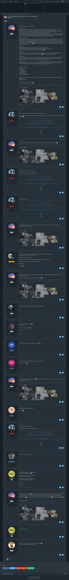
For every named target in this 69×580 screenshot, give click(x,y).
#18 (62, 491)
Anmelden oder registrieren (56, 1)
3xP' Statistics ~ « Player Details (30, 61)
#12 (62, 359)
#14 (62, 406)
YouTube (20, 333)
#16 (62, 452)
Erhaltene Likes (9, 35)
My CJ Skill (20, 334)
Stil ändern (64, 573)
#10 (62, 321)
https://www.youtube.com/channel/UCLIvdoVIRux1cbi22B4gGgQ (34, 496)
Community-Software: (34, 576)
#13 (62, 376)
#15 (62, 424)
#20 (62, 541)
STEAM (20, 332)
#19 (62, 526)
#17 (62, 470)
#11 (62, 341)
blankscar (14, 17)
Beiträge (8, 37)
